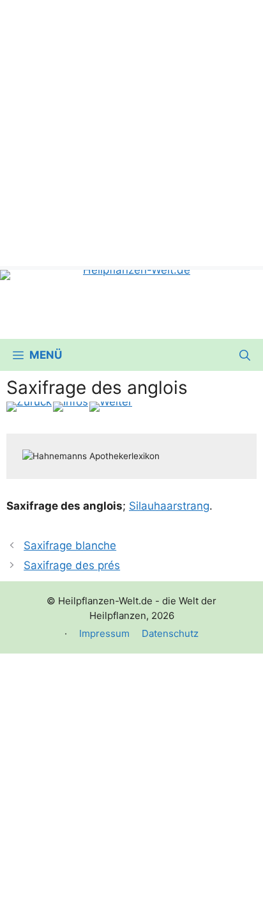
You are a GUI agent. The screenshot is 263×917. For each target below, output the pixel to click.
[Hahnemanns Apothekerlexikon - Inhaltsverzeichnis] (70, 407)
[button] (245, 355)
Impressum (104, 633)
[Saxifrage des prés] (110, 407)
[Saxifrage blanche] (29, 407)
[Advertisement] (131, 131)
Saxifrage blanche (70, 545)
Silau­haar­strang (169, 505)
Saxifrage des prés (72, 565)
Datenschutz (170, 633)
